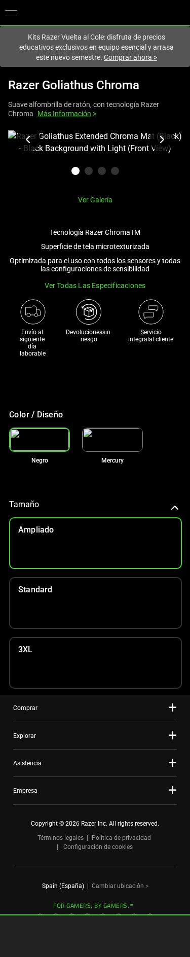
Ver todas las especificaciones (95, 285)
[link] (112, 440)
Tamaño (24, 504)
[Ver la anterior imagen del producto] (28, 139)
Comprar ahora (130, 57)
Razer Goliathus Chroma (73, 85)
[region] (95, 158)
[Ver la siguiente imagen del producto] (161, 139)
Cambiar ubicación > (120, 886)
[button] (11, 13)
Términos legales (60, 837)
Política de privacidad (121, 837)
